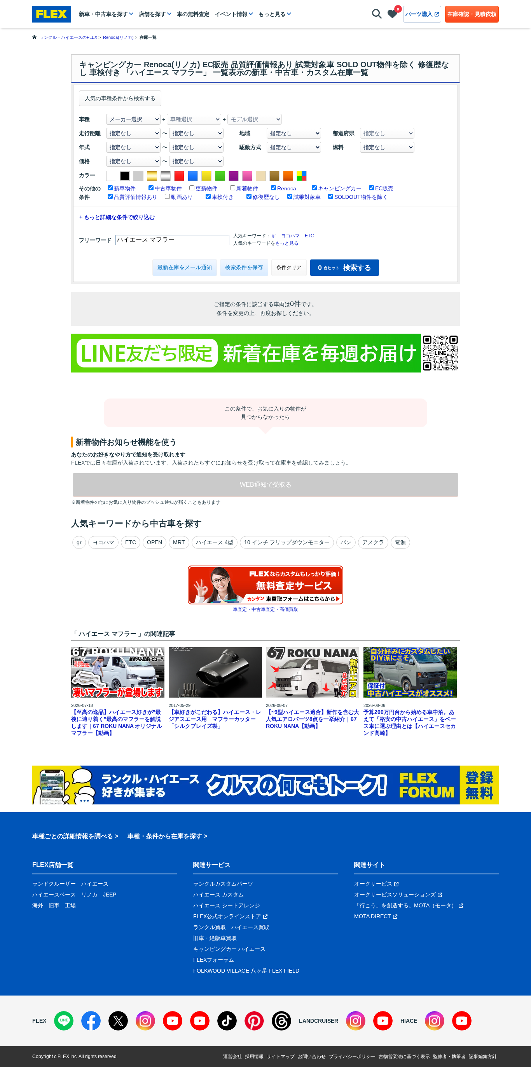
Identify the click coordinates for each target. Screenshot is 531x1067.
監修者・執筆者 (449, 1056)
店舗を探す (152, 14)
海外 (37, 905)
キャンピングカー (340, 188)
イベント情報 (231, 14)
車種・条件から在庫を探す (165, 836)
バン (346, 542)
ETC (309, 235)
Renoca (286, 188)
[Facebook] (91, 1020)
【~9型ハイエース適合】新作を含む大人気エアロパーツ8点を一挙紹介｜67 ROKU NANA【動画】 (312, 719)
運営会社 (232, 1056)
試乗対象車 (307, 197)
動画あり (182, 197)
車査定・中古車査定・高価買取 (265, 609)
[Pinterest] (254, 1020)
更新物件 (206, 188)
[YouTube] (172, 1020)
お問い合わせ (312, 1056)
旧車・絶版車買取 (215, 938)
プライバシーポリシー (352, 1056)
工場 (70, 905)
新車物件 (125, 188)
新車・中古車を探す (103, 14)
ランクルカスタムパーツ (223, 884)
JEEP (109, 894)
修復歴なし (266, 197)
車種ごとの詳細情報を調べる (72, 836)
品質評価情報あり (135, 197)
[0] (392, 15)
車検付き (223, 197)
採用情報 (254, 1056)
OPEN (154, 542)
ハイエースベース (54, 894)
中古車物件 (168, 188)
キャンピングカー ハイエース (229, 949)
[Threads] (281, 1020)
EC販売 (384, 188)
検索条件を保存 (244, 267)
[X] (118, 1020)
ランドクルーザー (54, 884)
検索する (344, 268)
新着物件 (247, 188)
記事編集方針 (483, 1056)
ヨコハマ (290, 235)
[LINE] (63, 1020)
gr (274, 235)
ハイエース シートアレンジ (226, 905)
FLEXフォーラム (213, 960)
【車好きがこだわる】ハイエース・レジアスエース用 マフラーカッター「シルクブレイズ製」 (215, 719)
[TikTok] (227, 1020)
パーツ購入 (419, 14)
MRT (179, 542)
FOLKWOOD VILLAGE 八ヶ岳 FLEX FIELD (246, 971)
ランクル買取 (209, 927)
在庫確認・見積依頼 (471, 14)
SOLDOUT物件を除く (361, 197)
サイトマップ (281, 1056)
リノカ (89, 894)
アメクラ (373, 542)
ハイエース (94, 884)
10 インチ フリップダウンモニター (287, 542)
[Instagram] (145, 1020)
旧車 (54, 905)
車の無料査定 (193, 14)
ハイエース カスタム (218, 894)
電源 (400, 542)
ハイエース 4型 (214, 542)
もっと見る (272, 14)
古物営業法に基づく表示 (404, 1056)
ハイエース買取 (250, 927)
